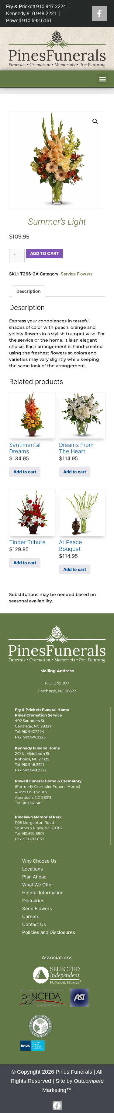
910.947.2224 (33, 731)
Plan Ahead (34, 877)
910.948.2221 (33, 764)
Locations (32, 869)
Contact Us (34, 924)
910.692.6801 (33, 833)
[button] (102, 79)
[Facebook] (99, 13)
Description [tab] (28, 291)
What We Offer (37, 885)
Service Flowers (77, 273)
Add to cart (44, 253)
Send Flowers (37, 908)
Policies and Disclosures (48, 932)
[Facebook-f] (57, 1105)
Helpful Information (43, 893)
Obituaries (33, 900)
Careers (31, 916)
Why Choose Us (39, 861)
